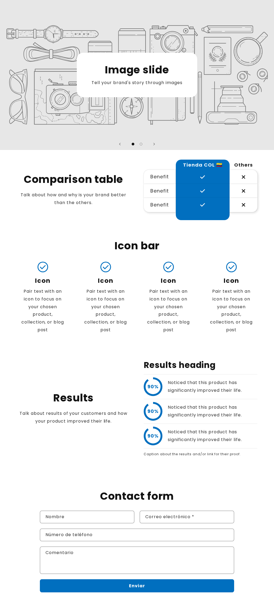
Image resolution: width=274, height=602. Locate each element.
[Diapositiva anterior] (120, 144)
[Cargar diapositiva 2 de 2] (141, 144)
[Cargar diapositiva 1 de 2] (133, 144)
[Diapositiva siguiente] (154, 144)
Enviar (137, 586)
